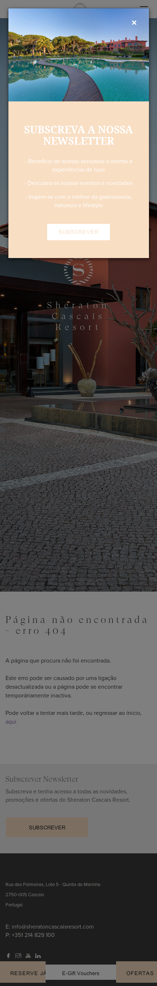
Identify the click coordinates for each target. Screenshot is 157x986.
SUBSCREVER (78, 231)
